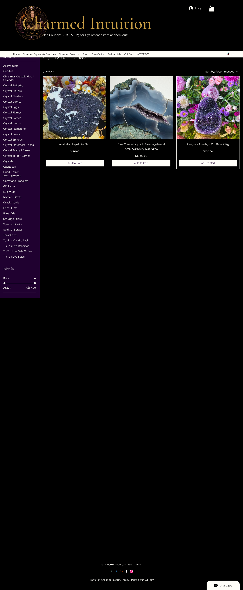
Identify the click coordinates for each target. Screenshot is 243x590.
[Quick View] (74, 107)
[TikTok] (228, 54)
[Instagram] (131, 571)
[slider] (4, 283)
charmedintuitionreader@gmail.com (121, 564)
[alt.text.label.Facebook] (233, 54)
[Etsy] (121, 571)
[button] (212, 8)
